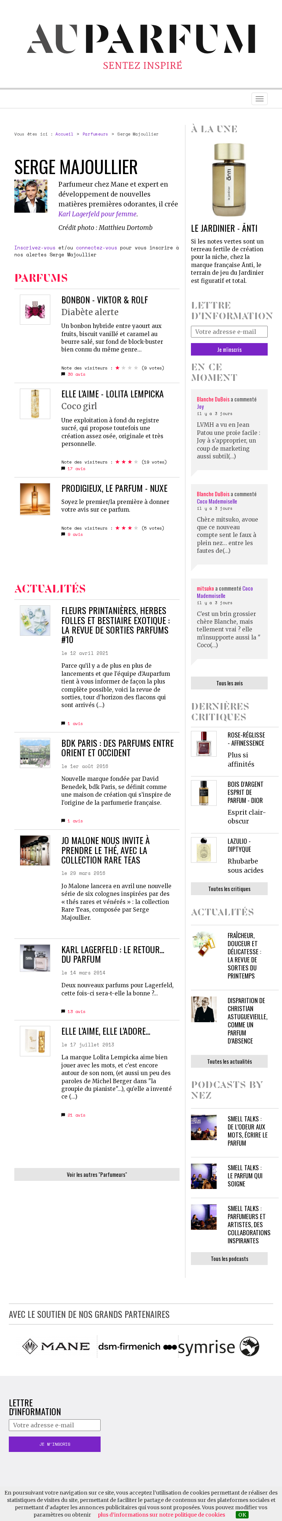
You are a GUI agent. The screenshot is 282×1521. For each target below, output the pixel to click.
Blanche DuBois (214, 399)
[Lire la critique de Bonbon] (35, 310)
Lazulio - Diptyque (239, 845)
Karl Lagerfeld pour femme (97, 214)
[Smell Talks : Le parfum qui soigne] (204, 1176)
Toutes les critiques (229, 888)
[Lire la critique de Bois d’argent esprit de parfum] (204, 793)
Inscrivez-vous (34, 247)
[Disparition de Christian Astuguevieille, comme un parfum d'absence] (204, 1009)
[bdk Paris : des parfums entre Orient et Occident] (35, 753)
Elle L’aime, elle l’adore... (105, 1030)
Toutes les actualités (229, 1061)
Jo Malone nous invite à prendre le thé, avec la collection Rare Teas (105, 849)
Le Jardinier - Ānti (224, 227)
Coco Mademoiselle (217, 501)
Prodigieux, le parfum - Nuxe (114, 487)
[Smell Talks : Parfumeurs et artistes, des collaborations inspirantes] (204, 1217)
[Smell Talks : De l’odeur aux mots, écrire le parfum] (204, 1127)
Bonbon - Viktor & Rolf (104, 299)
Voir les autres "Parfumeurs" (97, 1174)
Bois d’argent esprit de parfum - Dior (246, 792)
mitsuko (205, 588)
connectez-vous (96, 247)
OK (242, 1514)
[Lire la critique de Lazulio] (204, 850)
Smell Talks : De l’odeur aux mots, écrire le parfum (248, 1130)
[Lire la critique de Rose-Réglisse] (204, 744)
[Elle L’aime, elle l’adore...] (35, 1041)
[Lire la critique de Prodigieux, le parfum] (35, 499)
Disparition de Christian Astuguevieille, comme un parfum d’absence (247, 1020)
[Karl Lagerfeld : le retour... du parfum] (35, 958)
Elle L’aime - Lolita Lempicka (112, 393)
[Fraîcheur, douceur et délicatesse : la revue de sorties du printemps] (204, 944)
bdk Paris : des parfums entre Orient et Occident (117, 747)
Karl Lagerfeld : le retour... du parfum (112, 953)
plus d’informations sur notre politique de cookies (161, 1514)
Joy (200, 406)
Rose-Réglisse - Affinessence (246, 738)
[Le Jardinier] (229, 179)
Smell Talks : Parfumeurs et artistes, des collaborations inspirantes (249, 1224)
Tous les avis (229, 683)
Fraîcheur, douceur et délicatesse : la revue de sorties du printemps (244, 955)
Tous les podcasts (229, 1258)
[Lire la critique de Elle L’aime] (35, 404)
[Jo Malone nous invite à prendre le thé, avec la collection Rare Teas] (35, 850)
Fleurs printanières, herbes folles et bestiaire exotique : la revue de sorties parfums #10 (115, 624)
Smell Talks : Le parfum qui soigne (245, 1175)
